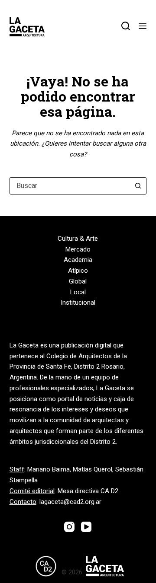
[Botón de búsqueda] (138, 186)
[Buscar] (125, 26)
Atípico (78, 270)
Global (78, 281)
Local (78, 292)
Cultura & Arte (78, 238)
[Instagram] (69, 527)
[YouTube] (86, 527)
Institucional (78, 302)
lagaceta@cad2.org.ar (70, 502)
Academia (78, 260)
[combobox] (70, 185)
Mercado (78, 249)
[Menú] (142, 26)
